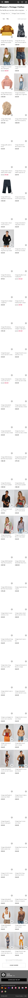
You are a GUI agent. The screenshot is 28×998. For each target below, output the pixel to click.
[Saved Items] (22, 2)
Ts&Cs (25, 996)
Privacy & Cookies (19, 996)
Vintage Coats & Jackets (18, 13)
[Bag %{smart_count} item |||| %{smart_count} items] (26, 2)
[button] (2, 988)
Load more (14, 965)
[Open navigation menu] (2, 2)
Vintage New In (5, 13)
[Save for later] (12, 37)
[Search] (18, 2)
